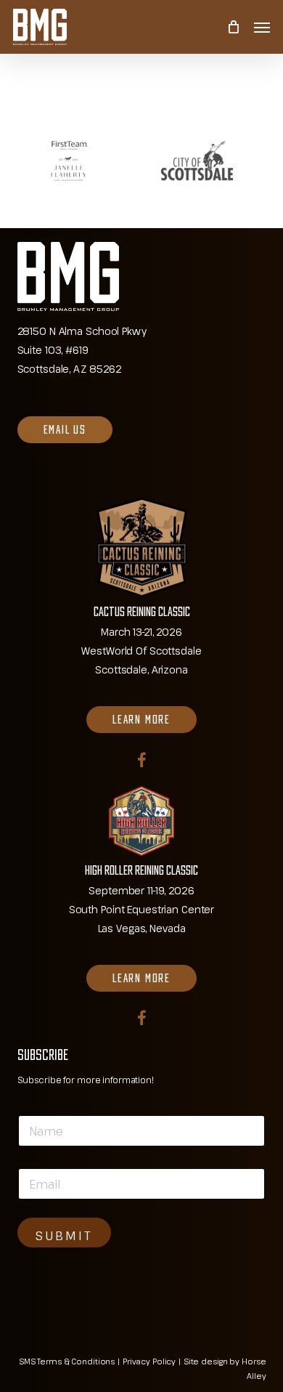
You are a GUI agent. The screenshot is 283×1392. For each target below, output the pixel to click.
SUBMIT (64, 1235)
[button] (262, 27)
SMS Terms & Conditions (67, 1361)
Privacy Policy (149, 1361)
